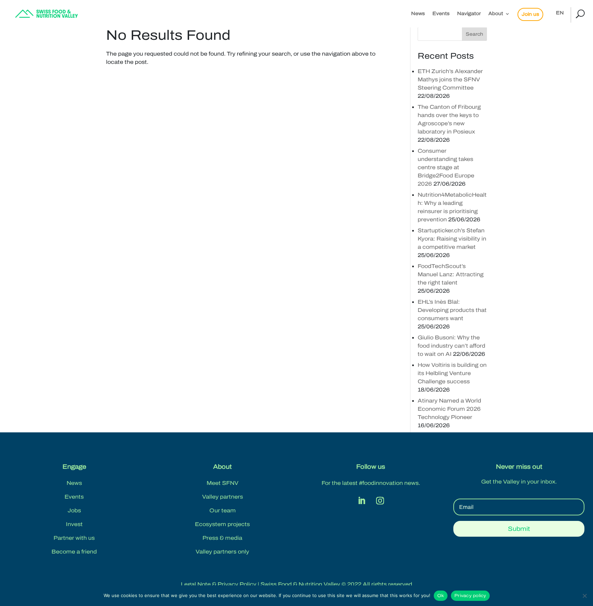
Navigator (469, 13)
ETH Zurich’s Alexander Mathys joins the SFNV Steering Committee (450, 79)
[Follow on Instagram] (380, 501)
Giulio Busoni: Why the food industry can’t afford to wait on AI (451, 346)
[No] (584, 595)
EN (560, 13)
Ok (440, 595)
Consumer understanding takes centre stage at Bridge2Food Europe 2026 (446, 167)
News (418, 13)
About (495, 13)
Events (441, 13)
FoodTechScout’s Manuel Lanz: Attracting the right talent (451, 274)
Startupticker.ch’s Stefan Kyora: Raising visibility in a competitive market (452, 239)
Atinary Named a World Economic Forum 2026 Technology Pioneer (449, 409)
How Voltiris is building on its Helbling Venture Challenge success (452, 373)
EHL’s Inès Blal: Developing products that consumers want (452, 310)
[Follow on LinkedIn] (361, 501)
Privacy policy (470, 595)
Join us (530, 14)
